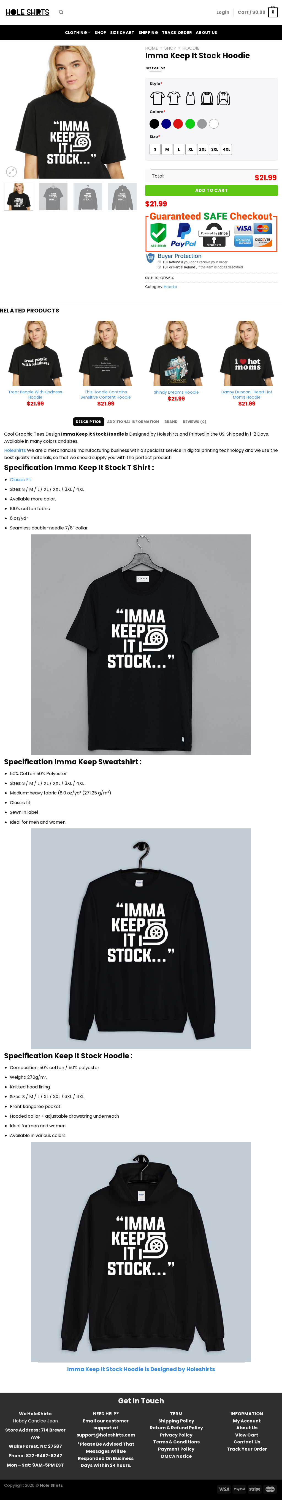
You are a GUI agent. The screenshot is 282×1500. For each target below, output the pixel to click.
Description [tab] (89, 421)
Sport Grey (202, 127)
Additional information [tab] (133, 421)
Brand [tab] (171, 421)
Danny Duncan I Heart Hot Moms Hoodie (246, 394)
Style (156, 83)
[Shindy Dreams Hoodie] (176, 353)
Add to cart (211, 190)
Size (155, 136)
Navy (166, 127)
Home (151, 48)
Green (190, 127)
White (214, 127)
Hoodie (190, 48)
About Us (206, 32)
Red (177, 127)
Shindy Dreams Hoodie (176, 392)
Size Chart (122, 32)
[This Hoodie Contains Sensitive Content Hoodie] (105, 353)
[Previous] (14, 112)
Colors (158, 112)
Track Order (177, 32)
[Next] (127, 112)
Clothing (76, 32)
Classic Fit (20, 479)
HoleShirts (15, 450)
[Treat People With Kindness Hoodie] (35, 353)
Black (155, 127)
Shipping (148, 32)
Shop (100, 32)
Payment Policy (176, 1449)
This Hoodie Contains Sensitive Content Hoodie (106, 394)
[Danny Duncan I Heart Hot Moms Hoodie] (246, 353)
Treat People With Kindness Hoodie (35, 394)
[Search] (61, 12)
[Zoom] (11, 171)
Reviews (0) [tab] (194, 421)
